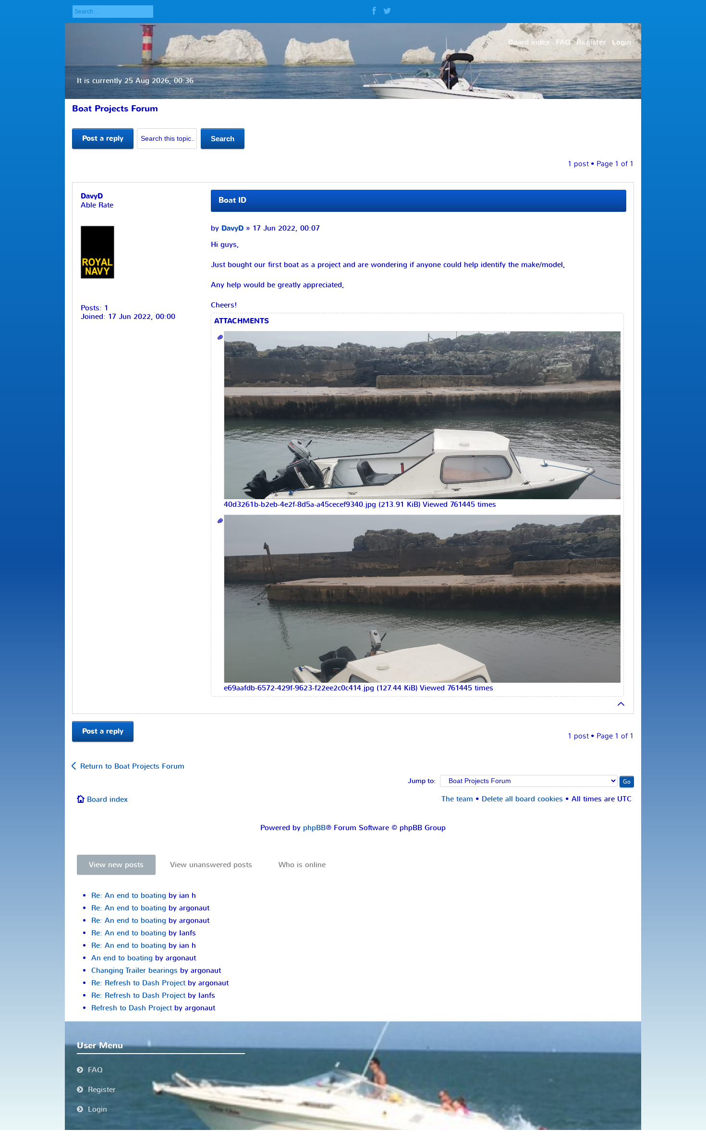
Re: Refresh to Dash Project (138, 983)
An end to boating (122, 958)
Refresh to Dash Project (131, 1008)
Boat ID (232, 200)
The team (457, 799)
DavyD (232, 228)
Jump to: (422, 781)
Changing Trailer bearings (134, 970)
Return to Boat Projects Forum (132, 766)
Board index (107, 799)
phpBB (314, 828)
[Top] (621, 704)
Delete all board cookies (522, 799)
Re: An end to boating (128, 895)
